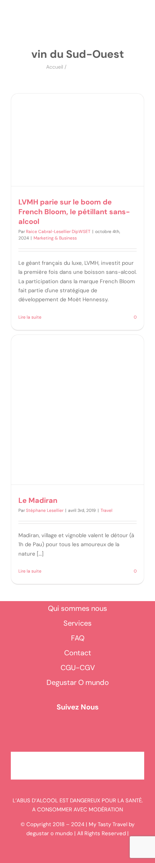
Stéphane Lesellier (44, 510)
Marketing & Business (55, 238)
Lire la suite (29, 317)
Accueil (54, 67)
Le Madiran (37, 500)
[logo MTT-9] (82, 21)
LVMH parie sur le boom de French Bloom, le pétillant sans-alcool (74, 211)
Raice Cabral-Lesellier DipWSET (58, 231)
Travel (106, 510)
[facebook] (67, 729)
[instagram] (87, 729)
